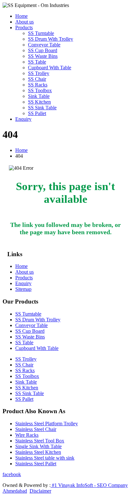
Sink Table (39, 96)
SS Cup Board (42, 50)
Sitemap (23, 289)
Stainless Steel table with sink (44, 458)
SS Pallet (37, 113)
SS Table (37, 62)
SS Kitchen (39, 102)
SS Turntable (41, 33)
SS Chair (37, 79)
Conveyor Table (44, 44)
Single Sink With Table (38, 446)
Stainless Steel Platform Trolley (46, 423)
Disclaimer (40, 491)
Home (21, 16)
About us (24, 21)
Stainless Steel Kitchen (38, 452)
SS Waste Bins (43, 56)
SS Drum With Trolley (50, 39)
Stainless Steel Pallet (35, 463)
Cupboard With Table (49, 67)
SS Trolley (38, 73)
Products (24, 27)
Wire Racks (26, 435)
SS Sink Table (42, 107)
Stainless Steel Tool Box (39, 440)
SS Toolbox (40, 90)
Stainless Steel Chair (35, 429)
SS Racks (37, 84)
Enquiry (23, 119)
